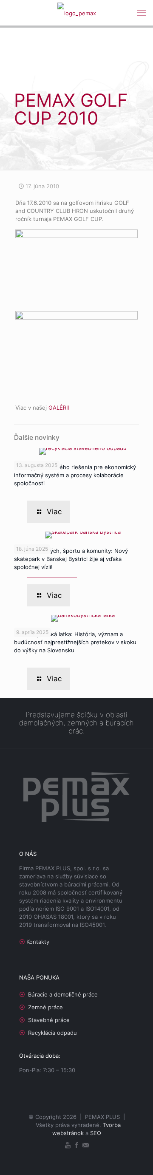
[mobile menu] (141, 13)
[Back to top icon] (135, 1158)
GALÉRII (58, 407)
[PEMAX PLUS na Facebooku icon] (77, 1145)
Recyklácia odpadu (52, 1032)
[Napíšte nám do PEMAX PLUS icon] (85, 1145)
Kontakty (37, 941)
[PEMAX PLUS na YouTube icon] (68, 1145)
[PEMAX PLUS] (76, 12)
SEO (95, 1133)
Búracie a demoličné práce (63, 994)
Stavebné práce (49, 1019)
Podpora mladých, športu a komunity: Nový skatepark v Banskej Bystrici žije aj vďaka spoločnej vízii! (71, 558)
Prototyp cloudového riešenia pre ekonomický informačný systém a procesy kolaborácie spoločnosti (75, 475)
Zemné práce (45, 1007)
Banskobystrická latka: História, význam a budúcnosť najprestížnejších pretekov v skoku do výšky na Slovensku (75, 642)
